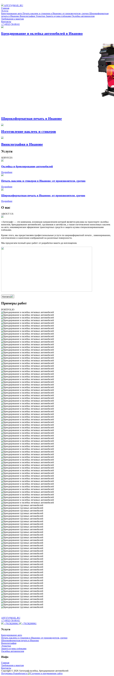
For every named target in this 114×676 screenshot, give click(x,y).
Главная (5, 8)
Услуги (4, 11)
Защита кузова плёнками (59, 16)
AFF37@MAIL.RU (13, 5)
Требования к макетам (12, 19)
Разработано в (20, 673)
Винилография (27, 16)
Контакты (6, 21)
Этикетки (40, 16)
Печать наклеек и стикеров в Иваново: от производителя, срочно (56, 13)
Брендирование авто (12, 13)
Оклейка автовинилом (83, 16)
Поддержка (7, 673)
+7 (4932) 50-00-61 (10, 24)
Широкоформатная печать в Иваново (20, 640)
